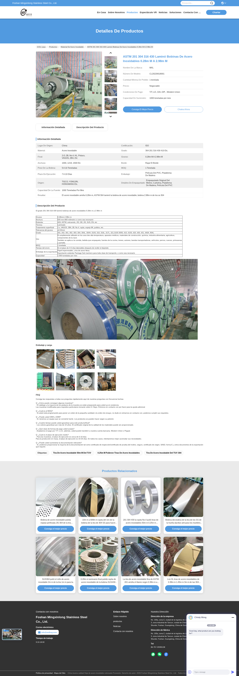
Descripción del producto (90, 127)
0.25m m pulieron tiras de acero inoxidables (119, 453)
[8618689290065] (153, 654)
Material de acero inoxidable (72, 47)
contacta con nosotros (192, 12)
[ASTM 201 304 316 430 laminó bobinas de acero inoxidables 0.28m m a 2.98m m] (69, 84)
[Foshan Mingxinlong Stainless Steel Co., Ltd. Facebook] (166, 654)
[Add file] (189, 672)
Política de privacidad (44, 673)
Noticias (116, 626)
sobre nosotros (116, 12)
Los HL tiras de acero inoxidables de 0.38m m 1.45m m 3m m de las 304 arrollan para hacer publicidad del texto (183, 581)
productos (132, 12)
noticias (163, 12)
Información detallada (53, 127)
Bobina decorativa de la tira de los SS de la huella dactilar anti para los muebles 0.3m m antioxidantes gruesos (183, 521)
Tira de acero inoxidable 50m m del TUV (72, 453)
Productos (53, 47)
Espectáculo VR (148, 12)
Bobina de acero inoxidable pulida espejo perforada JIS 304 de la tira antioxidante (56, 521)
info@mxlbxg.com (49, 632)
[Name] (211, 3)
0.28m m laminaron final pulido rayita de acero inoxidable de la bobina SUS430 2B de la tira (98, 581)
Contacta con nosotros (123, 631)
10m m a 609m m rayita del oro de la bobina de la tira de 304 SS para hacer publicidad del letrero (98, 521)
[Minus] (232, 617)
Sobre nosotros (120, 616)
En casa (101, 12)
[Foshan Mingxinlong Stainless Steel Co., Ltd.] (26, 12)
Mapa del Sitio (59, 673)
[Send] (233, 672)
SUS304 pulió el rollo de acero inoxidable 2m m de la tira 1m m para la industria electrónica (55, 581)
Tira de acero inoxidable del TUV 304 (163, 453)
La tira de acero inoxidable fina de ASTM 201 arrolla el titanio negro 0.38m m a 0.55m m (141, 581)
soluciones (175, 12)
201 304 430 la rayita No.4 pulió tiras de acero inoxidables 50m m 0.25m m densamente (140, 521)
